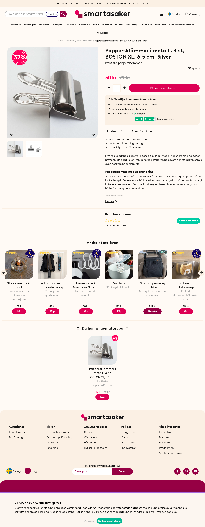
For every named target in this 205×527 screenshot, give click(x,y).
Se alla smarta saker (171, 453)
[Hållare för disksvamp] (186, 264)
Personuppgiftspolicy (59, 437)
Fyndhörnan (166, 448)
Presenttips (132, 24)
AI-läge (53, 14)
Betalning (52, 448)
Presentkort (166, 432)
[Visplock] (119, 264)
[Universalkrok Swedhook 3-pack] (86, 264)
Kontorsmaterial (84, 41)
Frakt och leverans (58, 432)
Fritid (96, 24)
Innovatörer (102, 32)
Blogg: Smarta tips (132, 432)
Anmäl (122, 471)
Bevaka (152, 311)
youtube (194, 471)
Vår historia (91, 437)
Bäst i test (160, 24)
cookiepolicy (169, 512)
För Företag (16, 437)
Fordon (119, 24)
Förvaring (70, 24)
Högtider (146, 24)
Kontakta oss (17, 432)
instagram (185, 471)
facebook (176, 471)
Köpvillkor (52, 443)
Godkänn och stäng (109, 520)
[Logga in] (161, 14)
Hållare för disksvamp (186, 285)
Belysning (84, 24)
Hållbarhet (90, 443)
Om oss (88, 432)
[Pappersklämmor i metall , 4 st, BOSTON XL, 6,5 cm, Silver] (102, 350)
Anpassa (89, 520)
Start (60, 41)
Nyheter (16, 24)
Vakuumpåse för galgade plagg (52, 285)
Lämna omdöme (188, 220)
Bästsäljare (30, 24)
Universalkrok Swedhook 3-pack (86, 285)
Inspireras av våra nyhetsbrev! (102, 465)
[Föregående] (11, 134)
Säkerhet (107, 24)
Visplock (119, 283)
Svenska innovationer (181, 24)
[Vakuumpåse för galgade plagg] (52, 264)
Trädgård (57, 24)
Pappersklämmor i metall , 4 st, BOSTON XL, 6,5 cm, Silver (102, 373)
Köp (19, 311)
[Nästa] (93, 134)
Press (125, 437)
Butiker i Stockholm (95, 448)
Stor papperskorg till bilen (152, 285)
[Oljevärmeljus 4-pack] (19, 264)
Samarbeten (129, 443)
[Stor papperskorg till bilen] (152, 264)
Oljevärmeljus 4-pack (19, 285)
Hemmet (44, 24)
